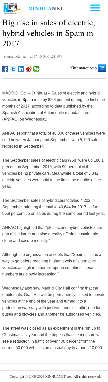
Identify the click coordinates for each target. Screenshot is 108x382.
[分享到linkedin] (21, 69)
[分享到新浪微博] (29, 69)
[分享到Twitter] (13, 69)
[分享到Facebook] (5, 69)
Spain (27, 100)
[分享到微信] (36, 69)
